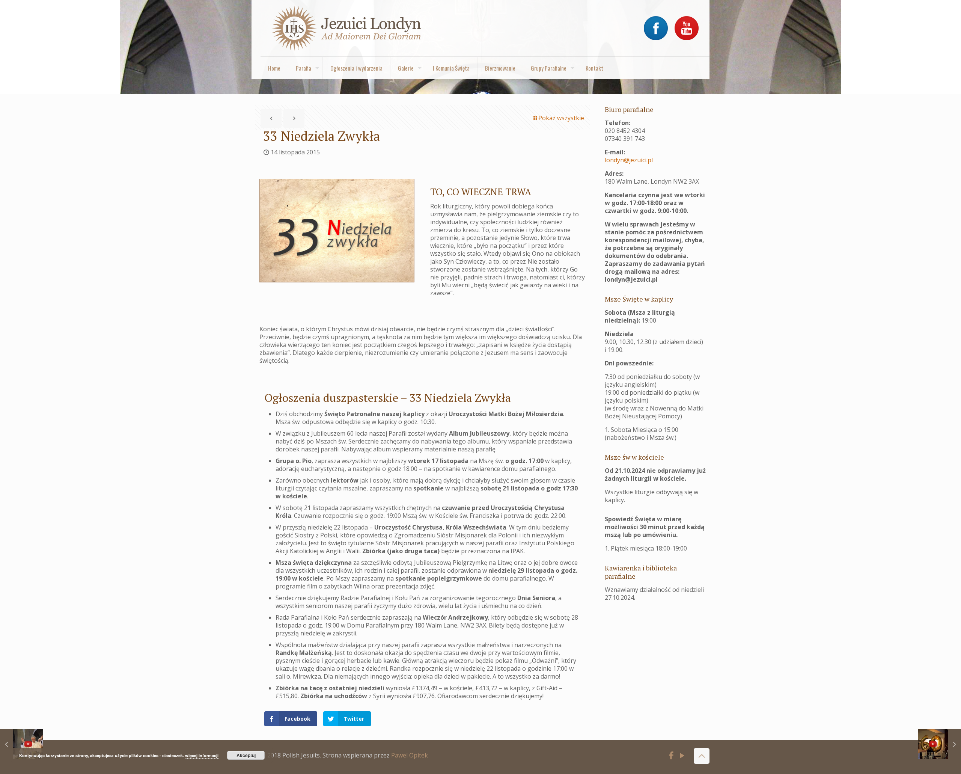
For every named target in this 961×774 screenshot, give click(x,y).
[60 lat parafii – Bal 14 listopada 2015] (939, 744)
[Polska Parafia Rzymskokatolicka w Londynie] (347, 28)
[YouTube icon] (682, 756)
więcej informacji (201, 755)
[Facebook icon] (671, 756)
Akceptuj (246, 755)
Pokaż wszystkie (561, 118)
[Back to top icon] (701, 756)
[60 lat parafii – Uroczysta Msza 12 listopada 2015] (21, 744)
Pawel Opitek (409, 755)
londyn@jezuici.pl (629, 160)
